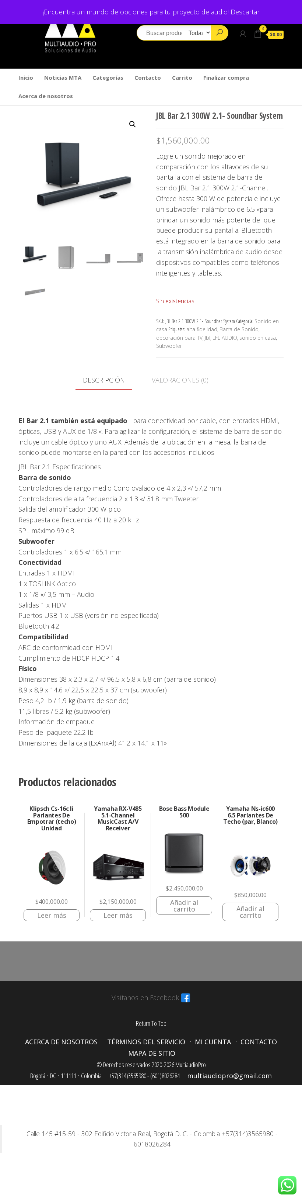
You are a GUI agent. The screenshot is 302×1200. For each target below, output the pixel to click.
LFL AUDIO (225, 337)
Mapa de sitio (151, 1053)
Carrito (182, 77)
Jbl (207, 337)
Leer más (51, 915)
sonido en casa (257, 337)
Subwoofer (169, 345)
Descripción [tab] (104, 380)
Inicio (25, 77)
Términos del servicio (146, 1041)
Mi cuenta (213, 1041)
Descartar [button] (245, 11)
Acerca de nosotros (45, 96)
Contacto (147, 77)
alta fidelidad (201, 329)
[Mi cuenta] (242, 33)
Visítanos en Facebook (145, 997)
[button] (132, 124)
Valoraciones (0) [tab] (180, 380)
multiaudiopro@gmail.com (229, 1075)
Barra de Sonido (239, 329)
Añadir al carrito (184, 905)
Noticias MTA (62, 77)
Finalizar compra (226, 77)
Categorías (107, 77)
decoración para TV (179, 337)
